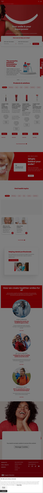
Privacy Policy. (19, 485)
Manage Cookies (3, 487)
